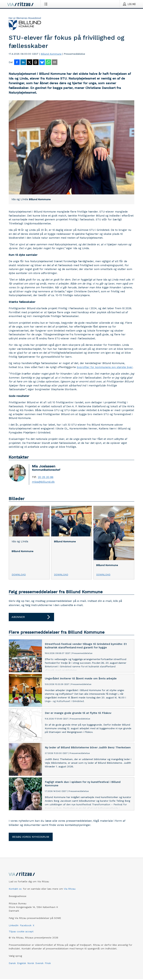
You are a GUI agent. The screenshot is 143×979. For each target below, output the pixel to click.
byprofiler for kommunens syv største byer (105, 367)
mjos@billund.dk (43, 481)
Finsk (48, 963)
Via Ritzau (70, 888)
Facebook (25, 925)
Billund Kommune (51, 53)
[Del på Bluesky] (42, 62)
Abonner (18, 617)
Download (19, 574)
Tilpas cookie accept (21, 931)
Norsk (30, 963)
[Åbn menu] (46, 4)
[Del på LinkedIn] (23, 62)
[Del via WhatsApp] (48, 62)
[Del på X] (29, 62)
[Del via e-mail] (54, 62)
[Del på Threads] (36, 62)
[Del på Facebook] (17, 62)
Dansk (12, 963)
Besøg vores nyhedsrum (30, 836)
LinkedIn (13, 925)
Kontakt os (15, 888)
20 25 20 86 (45, 477)
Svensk (39, 963)
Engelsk (21, 963)
